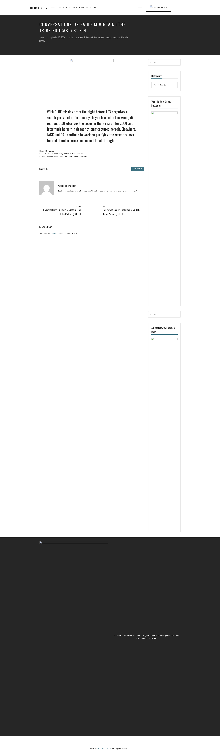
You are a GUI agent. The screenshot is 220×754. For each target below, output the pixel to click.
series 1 (82, 37)
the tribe (74, 37)
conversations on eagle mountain (107, 37)
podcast (90, 37)
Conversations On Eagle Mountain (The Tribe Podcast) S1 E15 (122, 212)
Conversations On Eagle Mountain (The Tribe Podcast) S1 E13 (62, 212)
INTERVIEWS (91, 8)
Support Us (160, 7)
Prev (78, 206)
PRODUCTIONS (78, 8)
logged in (55, 233)
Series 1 (42, 37)
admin (73, 186)
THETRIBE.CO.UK (38, 7)
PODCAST (67, 8)
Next (105, 206)
